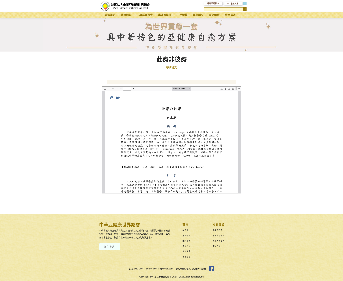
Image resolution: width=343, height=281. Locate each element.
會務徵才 (230, 15)
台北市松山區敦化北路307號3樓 (191, 268)
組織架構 (186, 235)
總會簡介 (126, 15)
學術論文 (198, 15)
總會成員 (186, 246)
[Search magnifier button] (244, 9)
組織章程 (186, 241)
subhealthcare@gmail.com (159, 268)
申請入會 (216, 246)
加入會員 (109, 246)
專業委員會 (146, 15)
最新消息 (110, 15)
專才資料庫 (165, 15)
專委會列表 (217, 230)
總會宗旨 (186, 230)
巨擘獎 (183, 15)
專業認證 (186, 257)
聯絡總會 (214, 15)
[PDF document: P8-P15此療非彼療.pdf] (171, 140)
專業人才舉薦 (218, 235)
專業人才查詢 (218, 241)
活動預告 (186, 251)
